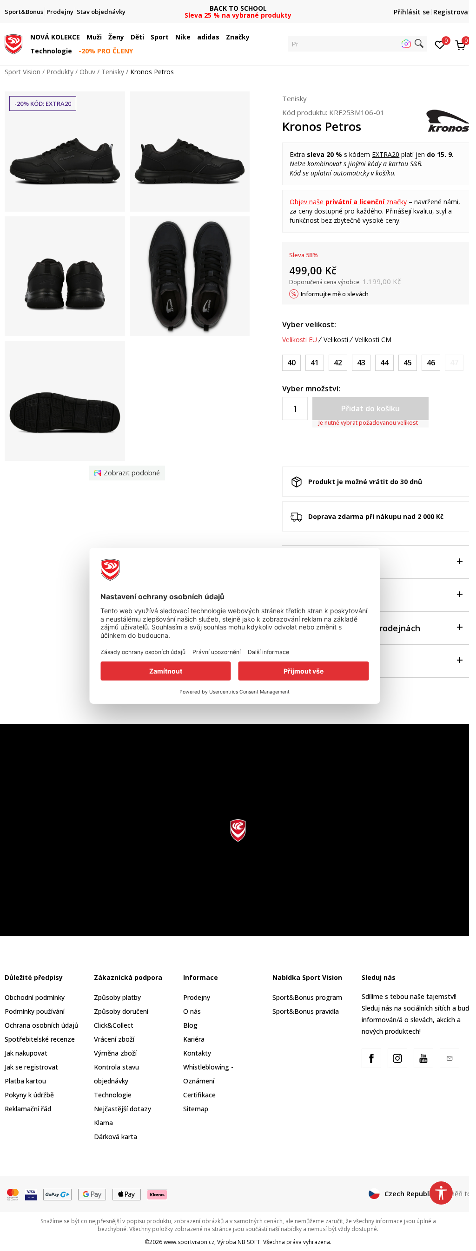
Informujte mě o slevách (335, 294)
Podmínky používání (35, 1011)
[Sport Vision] (13, 43)
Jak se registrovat (31, 1067)
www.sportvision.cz (189, 1242)
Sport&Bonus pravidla (305, 1011)
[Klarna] (157, 1194)
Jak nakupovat (26, 1053)
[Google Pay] (92, 1194)
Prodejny (196, 997)
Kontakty (197, 1053)
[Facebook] (371, 1058)
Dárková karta (115, 1136)
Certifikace (199, 1094)
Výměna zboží (115, 1053)
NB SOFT (249, 1242)
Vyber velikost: (309, 324)
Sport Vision (22, 71)
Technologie (113, 1094)
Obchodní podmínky (35, 997)
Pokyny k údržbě (29, 1094)
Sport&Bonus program (307, 997)
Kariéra (194, 1039)
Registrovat (452, 11)
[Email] (449, 1058)
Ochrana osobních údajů (42, 1025)
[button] (82, 37)
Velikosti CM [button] (373, 340)
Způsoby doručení (121, 1011)
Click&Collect (113, 1025)
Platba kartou (25, 1080)
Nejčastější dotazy (122, 1108)
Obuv (87, 71)
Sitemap (195, 1108)
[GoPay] (57, 1194)
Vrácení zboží (114, 1039)
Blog (190, 1025)
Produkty (59, 71)
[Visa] (31, 1194)
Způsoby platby (117, 997)
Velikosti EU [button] (299, 340)
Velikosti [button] (336, 340)
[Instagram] (397, 1058)
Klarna (103, 1122)
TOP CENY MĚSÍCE (238, 8)
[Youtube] (423, 1058)
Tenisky (112, 71)
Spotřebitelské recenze (40, 1039)
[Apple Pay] (126, 1194)
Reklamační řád (28, 1108)
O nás (192, 1011)
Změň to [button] (457, 1193)
